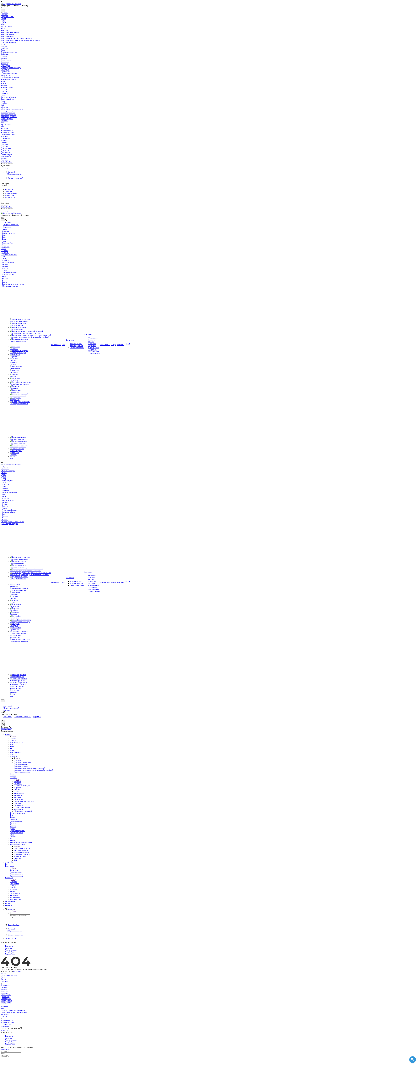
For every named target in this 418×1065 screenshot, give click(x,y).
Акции (3, 977)
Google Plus (9, 195)
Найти (4, 1056)
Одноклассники (11, 193)
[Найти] (2, 10)
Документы (5, 997)
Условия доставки (7, 1022)
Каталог (13, 738)
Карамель (17, 760)
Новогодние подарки (22, 848)
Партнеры (4, 993)
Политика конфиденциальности (13, 1010)
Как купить (14, 870)
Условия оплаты (7, 1020)
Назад (14, 737)
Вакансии (4, 991)
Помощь (4, 1016)
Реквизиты (5, 1014)
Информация (6, 1003)
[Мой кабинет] (2, 704)
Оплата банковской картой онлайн (14, 1012)
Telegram (8, 191)
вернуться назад (7, 971)
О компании (5, 985)
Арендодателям (6, 1001)
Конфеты (17, 782)
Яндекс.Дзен (10, 197)
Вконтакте (9, 189)
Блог (2, 1008)
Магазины (4, 1006)
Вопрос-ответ (6, 1024)
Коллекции (5, 1026)
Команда (4, 987)
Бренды (4, 979)
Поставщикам (6, 999)
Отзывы (4, 989)
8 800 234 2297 (6, 162)
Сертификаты (6, 995)
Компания (13, 882)
